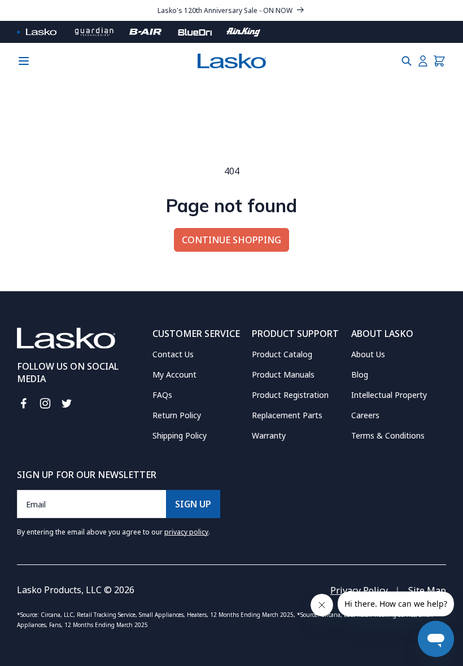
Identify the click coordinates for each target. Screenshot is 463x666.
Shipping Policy (179, 435)
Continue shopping (231, 240)
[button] (406, 61)
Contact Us (173, 354)
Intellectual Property (389, 394)
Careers (365, 415)
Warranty (269, 435)
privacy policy (186, 532)
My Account (174, 374)
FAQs (162, 394)
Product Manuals (283, 374)
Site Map (427, 590)
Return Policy (176, 415)
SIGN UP (193, 504)
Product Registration (290, 394)
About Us (368, 354)
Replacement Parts (287, 415)
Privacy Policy (359, 590)
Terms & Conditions (388, 435)
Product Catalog (282, 354)
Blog (359, 374)
